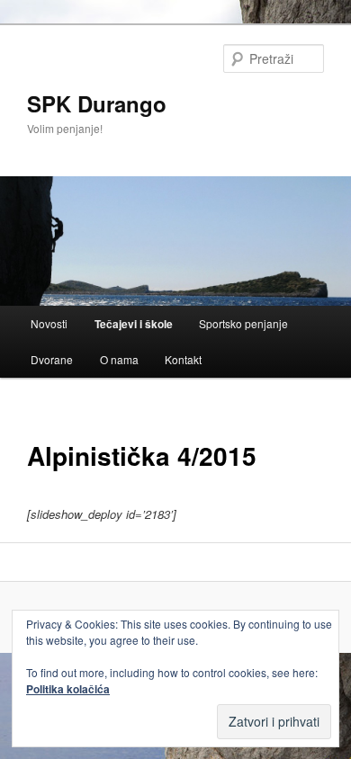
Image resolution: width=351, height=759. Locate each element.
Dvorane (52, 359)
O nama (119, 359)
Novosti (49, 323)
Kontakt (183, 359)
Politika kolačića (68, 689)
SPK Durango (96, 103)
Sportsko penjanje (243, 323)
